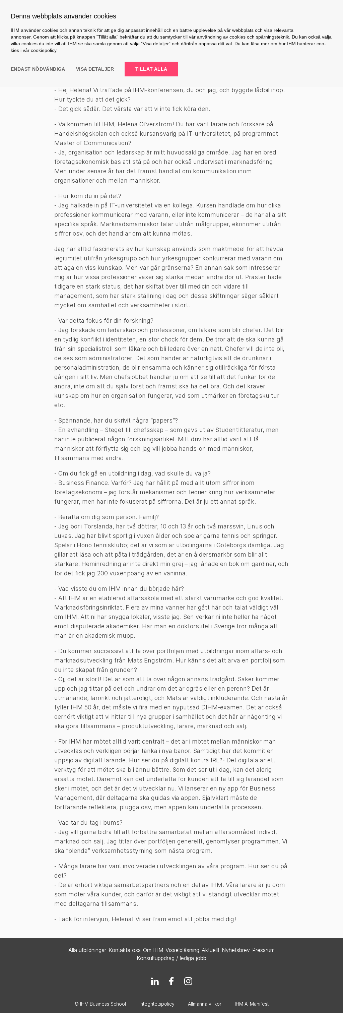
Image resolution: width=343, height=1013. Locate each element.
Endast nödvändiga (38, 69)
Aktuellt (210, 950)
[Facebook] (171, 981)
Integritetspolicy (157, 1004)
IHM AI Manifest (252, 1004)
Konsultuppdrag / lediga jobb (171, 958)
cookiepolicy (43, 50)
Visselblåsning (182, 950)
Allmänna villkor (204, 1004)
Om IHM (153, 950)
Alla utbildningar (87, 950)
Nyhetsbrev (236, 950)
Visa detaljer (95, 69)
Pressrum (263, 950)
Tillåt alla (151, 69)
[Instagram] (188, 981)
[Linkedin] (154, 981)
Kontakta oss (125, 950)
